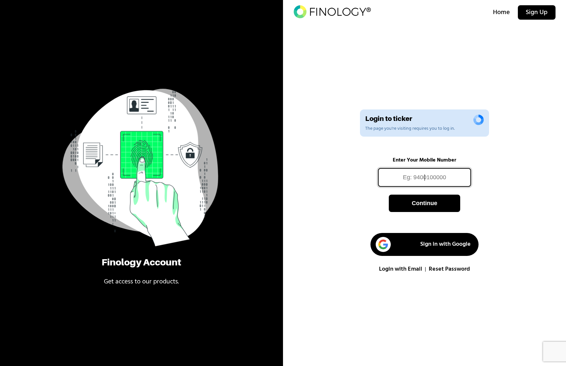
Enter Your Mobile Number (424, 160)
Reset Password (449, 269)
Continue (424, 203)
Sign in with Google (445, 244)
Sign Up (537, 12)
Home (501, 12)
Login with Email (400, 269)
